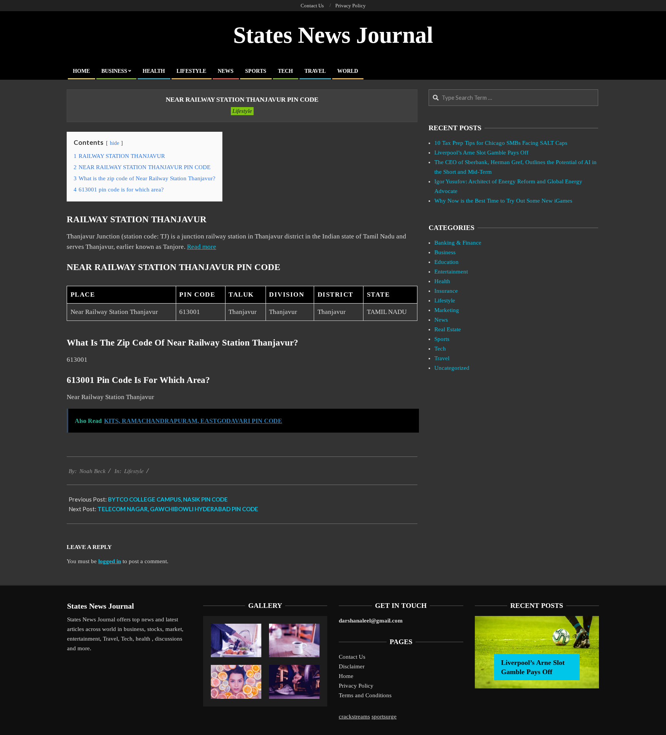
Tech (440, 349)
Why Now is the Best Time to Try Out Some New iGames (503, 201)
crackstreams (354, 716)
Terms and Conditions (365, 695)
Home (346, 676)
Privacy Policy (356, 686)
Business (445, 252)
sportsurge (384, 716)
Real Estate (447, 329)
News (441, 320)
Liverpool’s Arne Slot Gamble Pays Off (481, 152)
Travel (441, 358)
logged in (109, 561)
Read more (201, 246)
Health (442, 281)
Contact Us (352, 657)
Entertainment (451, 271)
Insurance (446, 291)
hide (114, 143)
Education (446, 262)
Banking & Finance (457, 243)
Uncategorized (451, 368)
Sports (441, 339)
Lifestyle (242, 111)
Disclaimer (352, 666)
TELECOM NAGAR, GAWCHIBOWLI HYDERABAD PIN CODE (178, 508)
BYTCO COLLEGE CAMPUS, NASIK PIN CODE (168, 499)
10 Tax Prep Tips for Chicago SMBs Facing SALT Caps (500, 143)
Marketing (446, 310)
